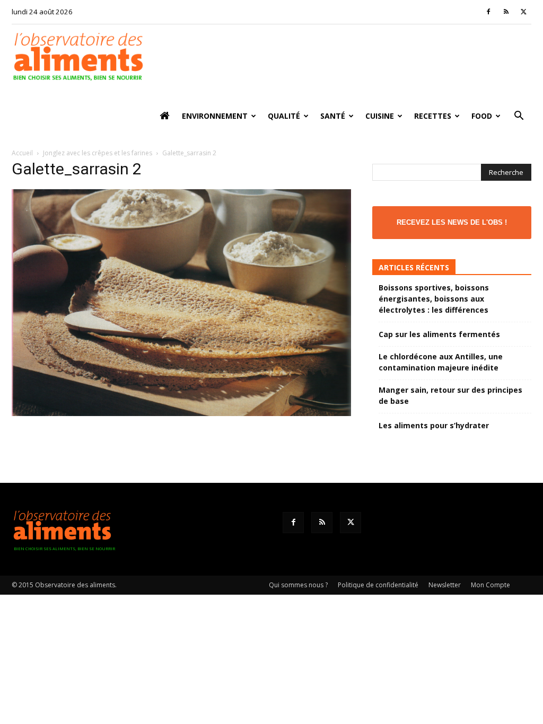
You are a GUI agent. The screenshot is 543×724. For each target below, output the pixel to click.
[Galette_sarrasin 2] (181, 413)
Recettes (432, 116)
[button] (518, 117)
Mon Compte (490, 584)
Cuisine (379, 116)
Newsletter (444, 584)
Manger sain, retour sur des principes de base (450, 395)
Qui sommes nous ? (298, 584)
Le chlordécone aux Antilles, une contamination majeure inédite (441, 362)
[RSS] (506, 11)
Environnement (215, 116)
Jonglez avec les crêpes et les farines (97, 152)
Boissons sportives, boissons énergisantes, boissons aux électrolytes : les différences (434, 298)
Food (481, 116)
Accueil (22, 152)
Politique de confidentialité (378, 584)
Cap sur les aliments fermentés (439, 334)
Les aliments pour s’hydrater (434, 425)
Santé (332, 116)
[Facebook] (488, 11)
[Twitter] (523, 11)
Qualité (284, 116)
